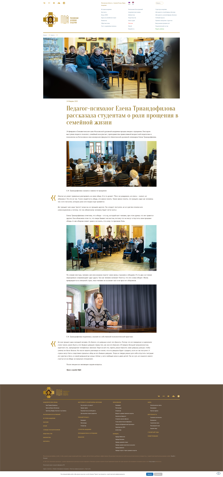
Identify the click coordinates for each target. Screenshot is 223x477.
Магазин (130, 23)
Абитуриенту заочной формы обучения (166, 15)
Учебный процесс (160, 18)
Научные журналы (154, 410)
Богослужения (153, 420)
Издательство (132, 18)
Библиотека (131, 15)
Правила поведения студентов (163, 20)
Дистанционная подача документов (89, 413)
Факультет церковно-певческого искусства (125, 413)
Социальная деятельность (156, 417)
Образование (117, 402)
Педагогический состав (161, 26)
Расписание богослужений (135, 9)
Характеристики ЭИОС (120, 427)
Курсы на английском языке (108, 18)
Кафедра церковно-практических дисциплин (125, 445)
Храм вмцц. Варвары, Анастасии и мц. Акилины (56, 410)
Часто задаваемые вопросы (108, 26)
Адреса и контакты (47, 469)
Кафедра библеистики (120, 436)
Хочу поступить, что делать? (87, 405)
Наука (149, 402)
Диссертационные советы (156, 405)
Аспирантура (83, 425)
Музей (130, 26)
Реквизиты (104, 20)
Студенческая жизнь (154, 423)
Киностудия (131, 20)
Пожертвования (153, 436)
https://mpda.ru (152, 461)
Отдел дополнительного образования (124, 421)
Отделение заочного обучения (122, 419)
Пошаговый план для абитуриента (88, 410)
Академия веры (153, 428)
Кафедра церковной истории (122, 442)
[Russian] (129, 2)
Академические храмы (134, 12)
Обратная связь (105, 23)
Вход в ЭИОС (104, 15)
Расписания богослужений (51, 414)
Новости (53, 35)
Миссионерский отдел (155, 425)
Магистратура (84, 423)
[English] (133, 2)
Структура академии (161, 9)
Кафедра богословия (120, 439)
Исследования (153, 408)
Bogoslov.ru (131, 29)
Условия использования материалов (61, 469)
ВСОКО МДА (118, 430)
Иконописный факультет (121, 416)
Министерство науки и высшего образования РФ (54, 465)
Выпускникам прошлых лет (162, 23)
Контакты (104, 12)
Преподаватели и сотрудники (87, 433)
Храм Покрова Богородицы (51, 405)
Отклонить (158, 474)
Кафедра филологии (120, 447)
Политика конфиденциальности (77, 469)
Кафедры (116, 433)
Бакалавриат (83, 420)
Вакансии (81, 437)
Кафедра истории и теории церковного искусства (126, 450)
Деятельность (152, 414)
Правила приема (84, 408)
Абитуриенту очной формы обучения (165, 12)
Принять (150, 474)
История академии (106, 9)
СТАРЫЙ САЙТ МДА (153, 432)
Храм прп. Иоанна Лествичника (52, 408)
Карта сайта (88, 469)
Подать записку (159, 29)
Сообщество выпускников (51, 430)
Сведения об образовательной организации (125, 424)
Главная (45, 35)
